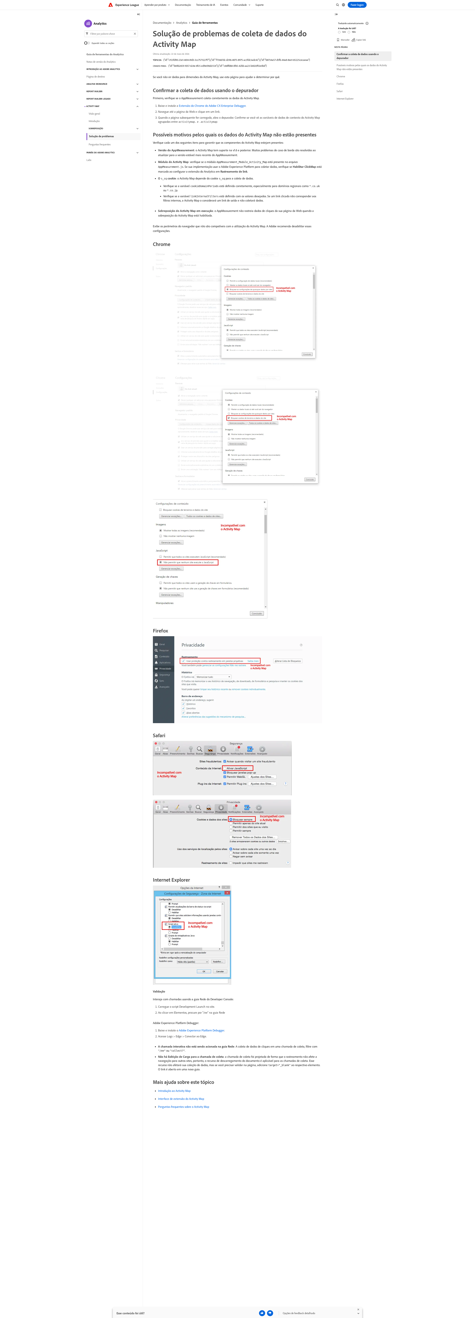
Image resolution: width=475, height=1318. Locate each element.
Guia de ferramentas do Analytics (105, 54)
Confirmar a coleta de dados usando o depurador (358, 56)
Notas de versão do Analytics (101, 62)
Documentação (162, 22)
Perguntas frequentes (100, 144)
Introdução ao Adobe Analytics (103, 69)
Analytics (181, 22)
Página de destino (95, 76)
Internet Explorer (345, 98)
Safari (340, 91)
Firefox (340, 83)
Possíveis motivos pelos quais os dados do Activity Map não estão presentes (362, 67)
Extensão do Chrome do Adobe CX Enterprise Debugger (212, 106)
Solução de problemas (101, 136)
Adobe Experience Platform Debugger (201, 1030)
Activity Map (92, 106)
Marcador (345, 39)
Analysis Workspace (96, 84)
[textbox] (111, 33)
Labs (88, 160)
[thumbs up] (262, 1313)
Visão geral (94, 113)
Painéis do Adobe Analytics (100, 152)
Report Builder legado (98, 99)
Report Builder (94, 91)
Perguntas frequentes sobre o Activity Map (183, 1107)
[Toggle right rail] (336, 14)
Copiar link (361, 39)
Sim (344, 31)
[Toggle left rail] (139, 14)
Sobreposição (96, 128)
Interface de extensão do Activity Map (181, 1099)
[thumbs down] (270, 1313)
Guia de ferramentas (205, 22)
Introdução (94, 121)
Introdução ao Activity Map (174, 1091)
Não (354, 31)
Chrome (341, 76)
